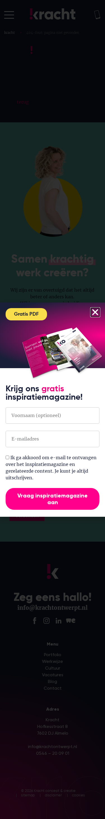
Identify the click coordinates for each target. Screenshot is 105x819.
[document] (52, 409)
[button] (95, 312)
